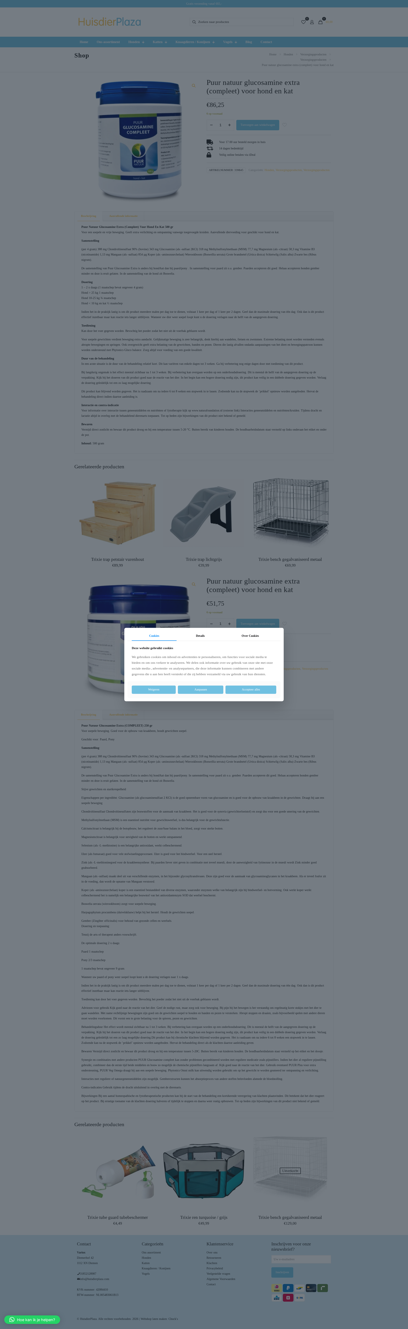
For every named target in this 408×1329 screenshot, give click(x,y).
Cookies (154, 635)
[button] (32, 1319)
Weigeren (153, 689)
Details (200, 635)
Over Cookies (250, 635)
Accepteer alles (251, 689)
